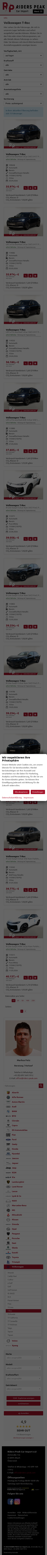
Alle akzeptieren (21, 792)
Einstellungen (37, 792)
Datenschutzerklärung (12, 797)
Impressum (29, 797)
